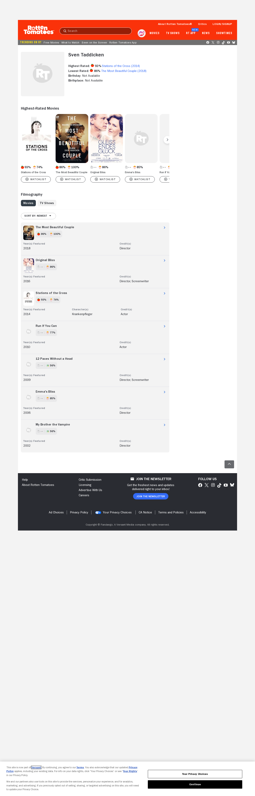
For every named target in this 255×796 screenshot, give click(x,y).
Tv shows (173, 33)
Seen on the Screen (94, 42)
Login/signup (222, 24)
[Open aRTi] (141, 33)
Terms (80, 767)
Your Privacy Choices (117, 512)
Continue (195, 784)
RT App (190, 33)
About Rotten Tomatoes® (175, 24)
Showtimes (224, 33)
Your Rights (130, 771)
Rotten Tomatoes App (123, 42)
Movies (154, 33)
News (206, 33)
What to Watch (70, 42)
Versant (36, 767)
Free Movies (51, 42)
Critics (202, 24)
